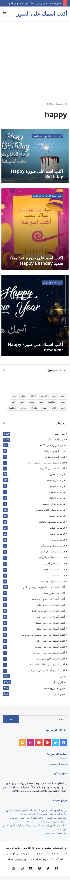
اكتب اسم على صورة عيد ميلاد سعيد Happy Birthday (36, 260)
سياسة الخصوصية (58, 764)
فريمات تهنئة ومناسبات (53, 545)
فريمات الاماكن (57, 527)
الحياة (33, 395)
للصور (44, 408)
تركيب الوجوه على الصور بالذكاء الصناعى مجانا (44, 814)
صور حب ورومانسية (54, 688)
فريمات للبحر (58, 539)
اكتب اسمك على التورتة (52, 468)
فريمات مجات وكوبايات (53, 551)
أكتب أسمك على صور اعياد (51, 616)
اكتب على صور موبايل (53, 592)
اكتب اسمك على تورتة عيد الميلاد (47, 610)
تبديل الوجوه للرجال (54, 451)
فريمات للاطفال (56, 497)
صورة (31, 401)
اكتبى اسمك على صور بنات (50, 658)
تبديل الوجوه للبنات (55, 456)
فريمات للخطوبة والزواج (52, 557)
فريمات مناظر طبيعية (54, 503)
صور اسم (60, 433)
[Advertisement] (35, 59)
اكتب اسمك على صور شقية (50, 622)
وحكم (23, 408)
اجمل (62, 395)
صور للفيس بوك (56, 439)
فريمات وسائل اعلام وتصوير (50, 509)
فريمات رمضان (57, 515)
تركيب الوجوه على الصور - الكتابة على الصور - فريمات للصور (36, 810)
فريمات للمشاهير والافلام (52, 521)
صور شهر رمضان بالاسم (52, 445)
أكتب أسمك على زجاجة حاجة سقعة (46, 664)
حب (14, 395)
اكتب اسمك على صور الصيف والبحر (46, 462)
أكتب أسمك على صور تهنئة (51, 628)
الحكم (44, 395)
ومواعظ (12, 408)
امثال (23, 395)
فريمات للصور (57, 474)
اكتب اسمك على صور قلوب (50, 604)
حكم (63, 401)
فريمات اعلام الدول (55, 563)
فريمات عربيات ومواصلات (51, 581)
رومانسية (52, 401)
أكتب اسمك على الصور (55, 832)
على (22, 401)
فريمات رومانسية (56, 480)
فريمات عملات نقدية (54, 569)
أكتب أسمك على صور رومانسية (48, 598)
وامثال (34, 408)
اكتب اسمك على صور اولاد (51, 640)
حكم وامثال (59, 682)
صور (41, 401)
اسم (53, 395)
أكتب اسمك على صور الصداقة (49, 652)
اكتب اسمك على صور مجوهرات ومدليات (43, 634)
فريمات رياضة (57, 533)
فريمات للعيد (58, 575)
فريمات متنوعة (57, 491)
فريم (63, 408)
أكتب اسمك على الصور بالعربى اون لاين (44, 587)
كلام (54, 408)
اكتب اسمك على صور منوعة (50, 646)
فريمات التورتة (57, 485)
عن (13, 401)
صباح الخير (59, 694)
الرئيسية (60, 103)
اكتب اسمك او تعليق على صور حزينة (45, 670)
